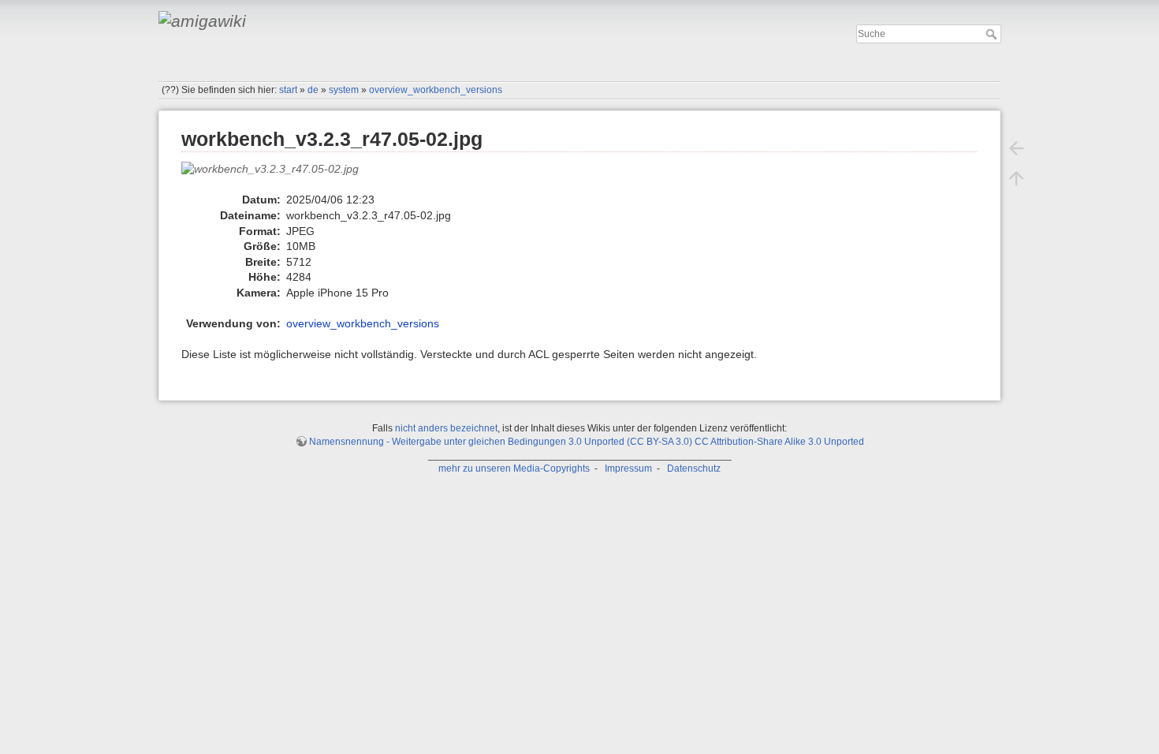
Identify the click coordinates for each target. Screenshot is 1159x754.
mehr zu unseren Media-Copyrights (514, 468)
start (288, 89)
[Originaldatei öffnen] (278, 176)
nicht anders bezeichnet (446, 428)
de (313, 89)
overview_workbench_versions (435, 89)
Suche (993, 33)
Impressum (628, 468)
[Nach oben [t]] (1016, 178)
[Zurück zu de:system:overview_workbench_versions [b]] (1016, 148)
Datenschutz (694, 468)
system (344, 89)
